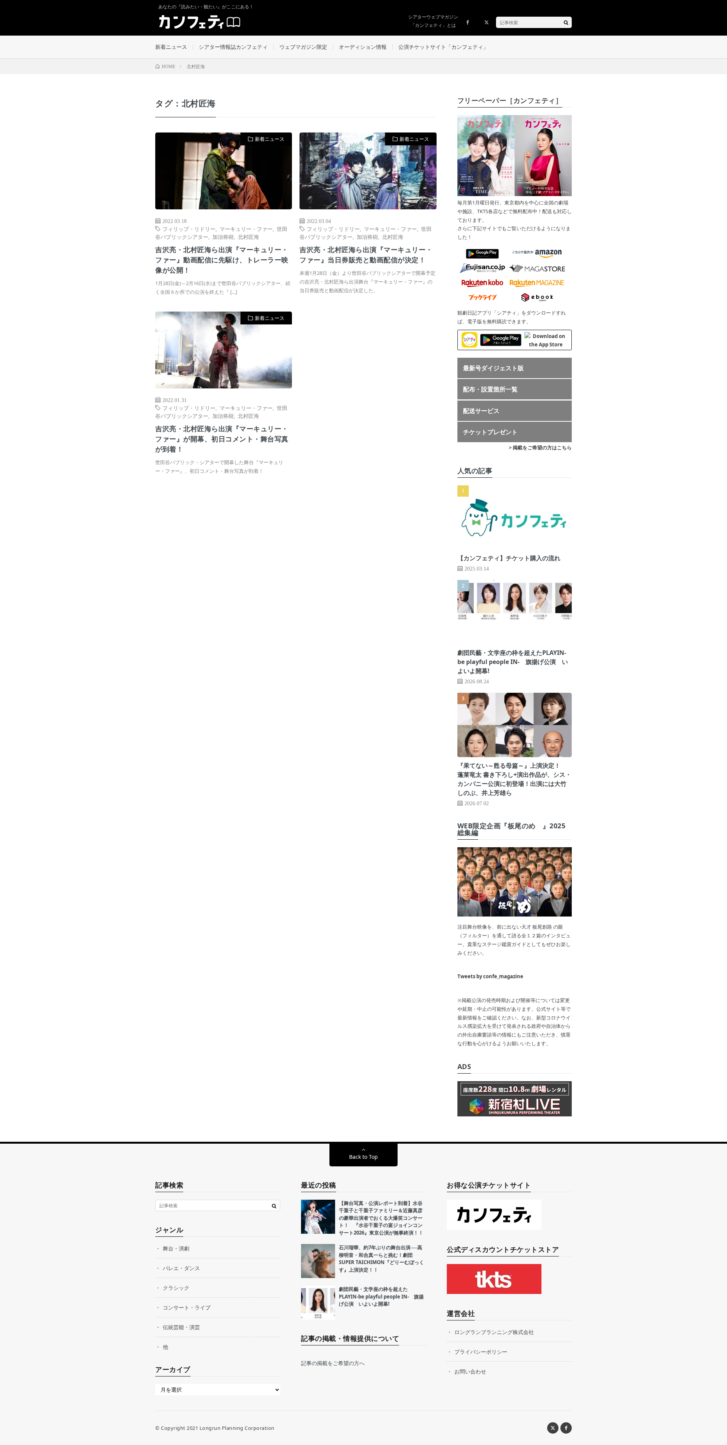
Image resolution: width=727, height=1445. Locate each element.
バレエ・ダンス (181, 1268)
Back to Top (363, 1156)
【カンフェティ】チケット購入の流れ (508, 558)
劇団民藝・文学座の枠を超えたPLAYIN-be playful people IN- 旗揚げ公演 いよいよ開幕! (512, 661)
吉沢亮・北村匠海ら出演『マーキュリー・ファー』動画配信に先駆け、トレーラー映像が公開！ (222, 259)
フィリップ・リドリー (188, 228)
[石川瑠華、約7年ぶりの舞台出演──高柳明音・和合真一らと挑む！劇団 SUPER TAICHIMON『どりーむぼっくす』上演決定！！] (318, 1261)
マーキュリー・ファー (246, 228)
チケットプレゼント (490, 432)
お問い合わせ (470, 1371)
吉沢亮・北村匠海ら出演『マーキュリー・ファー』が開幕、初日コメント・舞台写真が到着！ (222, 439)
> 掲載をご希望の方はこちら (540, 447)
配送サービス (481, 411)
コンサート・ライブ (187, 1307)
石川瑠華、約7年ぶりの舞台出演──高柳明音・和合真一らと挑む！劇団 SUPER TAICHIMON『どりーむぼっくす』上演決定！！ (381, 1258)
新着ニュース (171, 46)
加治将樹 (223, 236)
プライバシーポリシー (480, 1351)
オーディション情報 (363, 46)
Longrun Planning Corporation (237, 1428)
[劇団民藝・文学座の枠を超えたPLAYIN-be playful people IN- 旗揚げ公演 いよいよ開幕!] (318, 1303)
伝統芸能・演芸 (181, 1327)
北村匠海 (248, 236)
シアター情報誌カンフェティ (233, 46)
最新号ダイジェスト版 (493, 368)
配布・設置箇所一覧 (490, 389)
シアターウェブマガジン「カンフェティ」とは (433, 21)
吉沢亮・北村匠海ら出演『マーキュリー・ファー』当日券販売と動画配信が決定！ (366, 254)
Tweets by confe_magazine (490, 976)
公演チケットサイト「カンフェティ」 (443, 46)
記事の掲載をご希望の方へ (333, 1363)
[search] (566, 22)
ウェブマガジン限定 (303, 46)
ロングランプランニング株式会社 (494, 1332)
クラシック (176, 1287)
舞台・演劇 (176, 1248)
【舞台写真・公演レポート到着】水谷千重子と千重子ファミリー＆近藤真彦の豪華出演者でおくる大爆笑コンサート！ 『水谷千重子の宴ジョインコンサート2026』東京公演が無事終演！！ (381, 1218)
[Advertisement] (368, 389)
